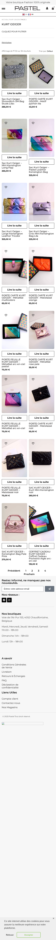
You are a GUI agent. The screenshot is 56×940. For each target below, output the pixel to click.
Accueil (5, 20)
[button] (3, 8)
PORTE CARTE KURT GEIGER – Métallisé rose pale (41, 361)
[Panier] (52, 8)
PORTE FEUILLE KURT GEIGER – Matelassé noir (11, 490)
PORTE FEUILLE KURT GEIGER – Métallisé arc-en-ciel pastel (13, 363)
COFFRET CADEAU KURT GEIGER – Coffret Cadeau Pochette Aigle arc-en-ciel (40, 556)
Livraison (7, 671)
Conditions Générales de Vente (14, 666)
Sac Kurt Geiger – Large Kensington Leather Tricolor (12, 233)
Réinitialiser (7, 42)
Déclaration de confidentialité (10, 686)
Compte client (10, 698)
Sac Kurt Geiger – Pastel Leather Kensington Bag (39, 169)
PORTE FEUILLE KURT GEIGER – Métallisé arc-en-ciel (13, 426)
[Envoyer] (49, 589)
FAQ (4, 680)
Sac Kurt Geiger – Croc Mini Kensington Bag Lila (41, 233)
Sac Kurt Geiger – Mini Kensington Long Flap (12, 165)
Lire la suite (14, 93)
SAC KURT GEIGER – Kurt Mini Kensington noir (41, 490)
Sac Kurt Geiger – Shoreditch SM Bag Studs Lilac (13, 101)
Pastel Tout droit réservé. (19, 716)
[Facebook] (4, 600)
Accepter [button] (28, 935)
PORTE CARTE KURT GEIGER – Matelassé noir (41, 426)
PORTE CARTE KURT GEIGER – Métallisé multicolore (14, 297)
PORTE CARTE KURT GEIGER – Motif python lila (41, 101)
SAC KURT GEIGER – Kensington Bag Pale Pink (14, 554)
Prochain (29, 574)
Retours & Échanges (13, 676)
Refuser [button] (10, 935)
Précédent (14, 570)
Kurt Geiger (14, 20)
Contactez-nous (11, 703)
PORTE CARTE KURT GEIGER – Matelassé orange (41, 297)
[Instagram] (9, 600)
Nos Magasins (10, 707)
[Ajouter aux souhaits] (6, 59)
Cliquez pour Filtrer (14, 32)
